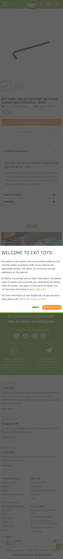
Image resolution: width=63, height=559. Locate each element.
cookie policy (40, 289)
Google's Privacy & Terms (34, 299)
